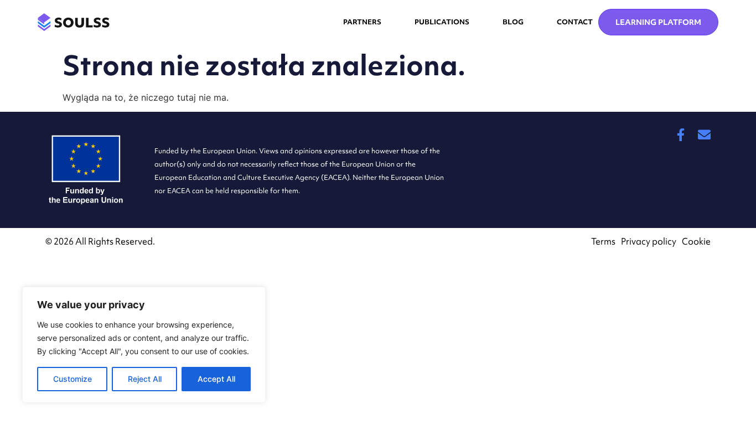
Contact (575, 22)
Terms (603, 241)
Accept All (216, 378)
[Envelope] (704, 134)
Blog (513, 22)
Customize (72, 378)
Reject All (145, 378)
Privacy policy (648, 241)
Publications (442, 22)
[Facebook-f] (680, 134)
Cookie (696, 241)
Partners (362, 22)
